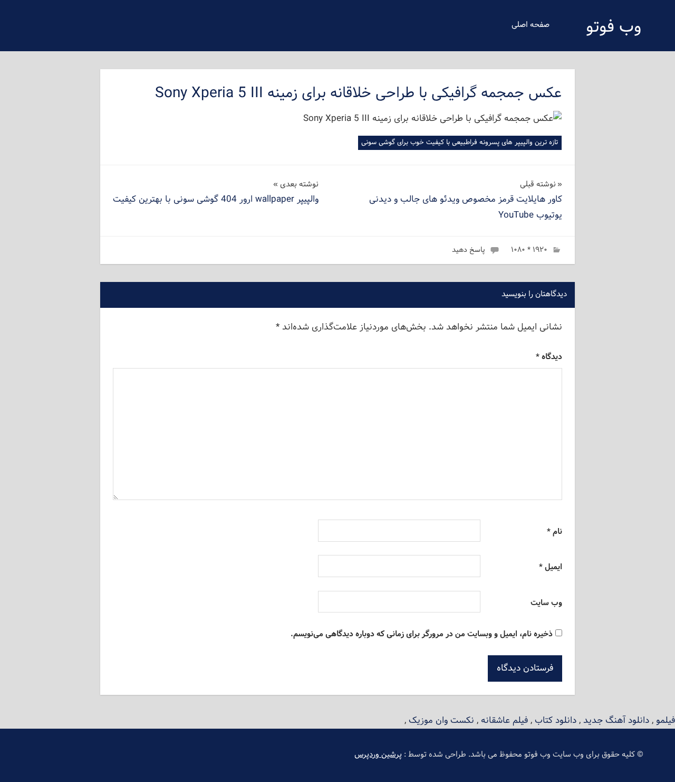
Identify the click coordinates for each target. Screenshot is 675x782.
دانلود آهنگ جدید (616, 720)
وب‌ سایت (546, 603)
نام (554, 532)
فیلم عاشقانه (504, 720)
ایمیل (550, 567)
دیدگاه (549, 357)
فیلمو (665, 720)
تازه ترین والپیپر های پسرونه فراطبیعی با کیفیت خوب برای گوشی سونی (459, 142)
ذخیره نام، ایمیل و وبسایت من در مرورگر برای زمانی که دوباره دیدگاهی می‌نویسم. (422, 634)
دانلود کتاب (555, 720)
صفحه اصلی (530, 25)
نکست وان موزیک (441, 720)
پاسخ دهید (468, 250)
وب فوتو (613, 27)
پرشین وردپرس (378, 754)
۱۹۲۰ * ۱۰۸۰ (529, 250)
